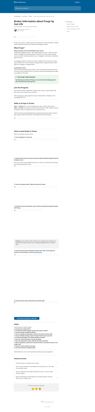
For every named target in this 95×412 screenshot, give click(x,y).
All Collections (17, 16)
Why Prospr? (70, 21)
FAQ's (68, 31)
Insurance (24, 16)
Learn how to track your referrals (27, 318)
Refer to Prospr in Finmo (72, 26)
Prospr (30, 16)
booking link (38, 252)
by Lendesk (47, 406)
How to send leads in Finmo (73, 29)
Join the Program (71, 24)
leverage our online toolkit (24, 95)
